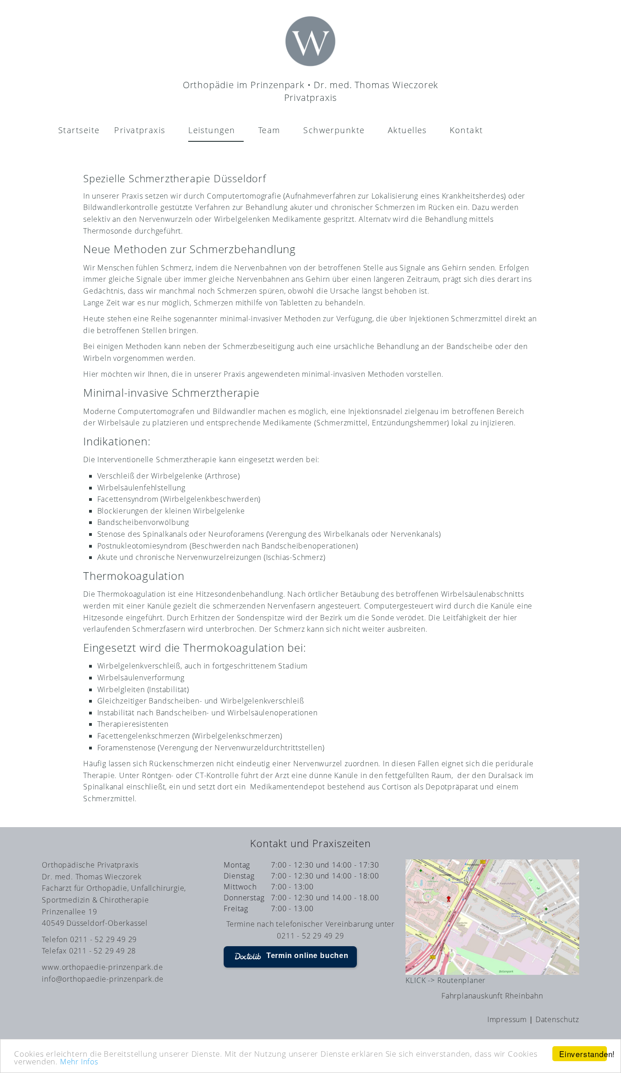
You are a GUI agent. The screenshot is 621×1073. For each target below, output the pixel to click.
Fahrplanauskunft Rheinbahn (492, 996)
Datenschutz (557, 1019)
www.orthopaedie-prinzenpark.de (102, 967)
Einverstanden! (583, 1053)
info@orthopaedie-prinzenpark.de (103, 979)
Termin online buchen (307, 955)
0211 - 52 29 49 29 (310, 936)
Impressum (507, 1019)
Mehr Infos (79, 1062)
